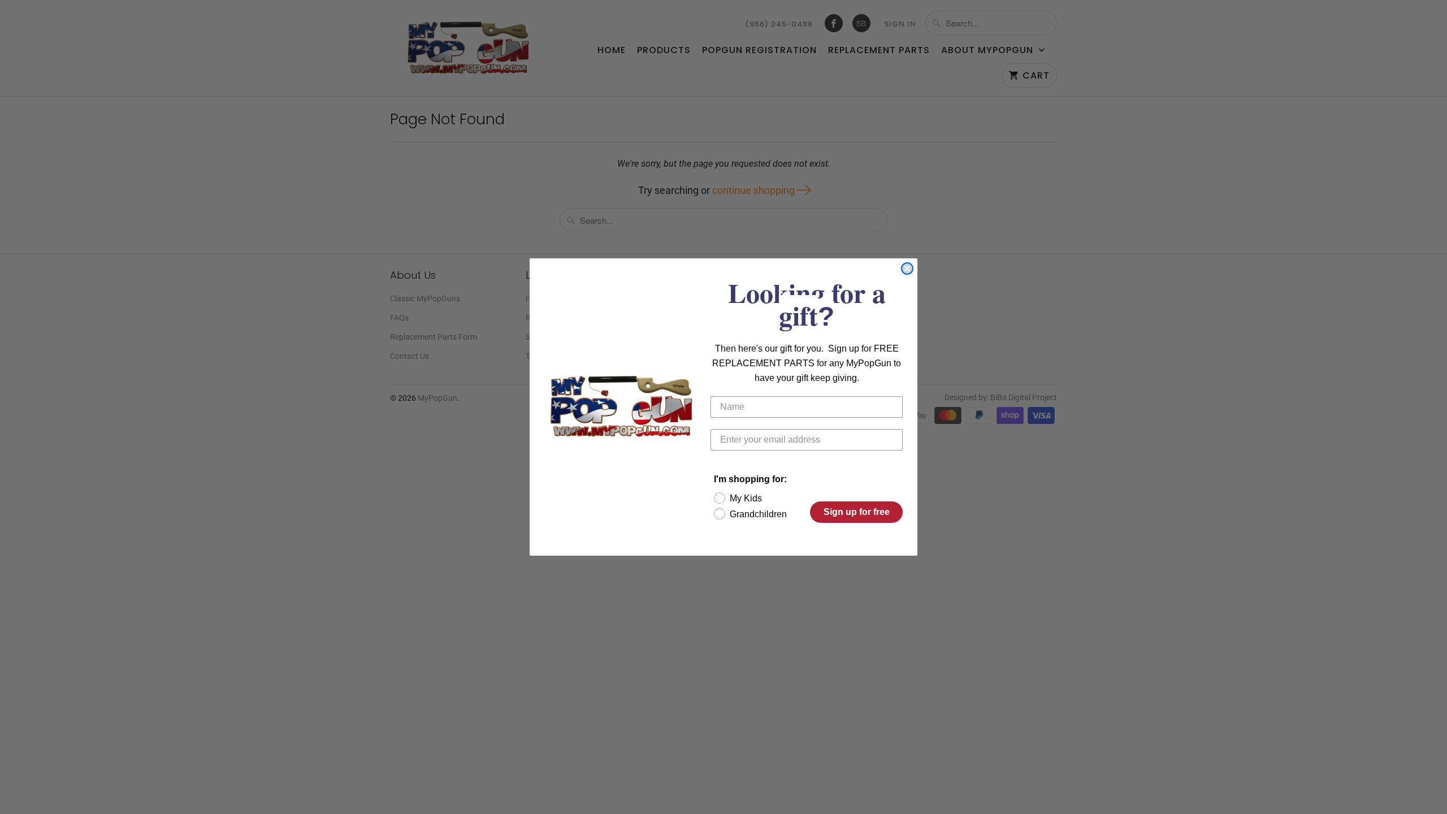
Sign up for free (857, 512)
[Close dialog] (907, 268)
